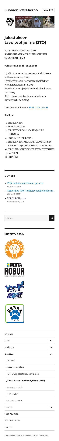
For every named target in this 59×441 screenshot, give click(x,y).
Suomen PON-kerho (21, 10)
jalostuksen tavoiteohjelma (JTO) (25, 380)
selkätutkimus (14, 400)
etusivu (9, 334)
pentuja (9, 407)
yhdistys (9, 347)
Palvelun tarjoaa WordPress (37, 436)
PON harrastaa (12, 420)
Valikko (48, 10)
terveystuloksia (14, 387)
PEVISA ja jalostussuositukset (22, 374)
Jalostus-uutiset (15, 367)
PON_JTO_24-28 (38, 107)
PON (7, 340)
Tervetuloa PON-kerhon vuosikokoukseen (30, 190)
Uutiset (9, 427)
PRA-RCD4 (12, 394)
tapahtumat (11, 413)
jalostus (9, 354)
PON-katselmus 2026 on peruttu (25, 183)
